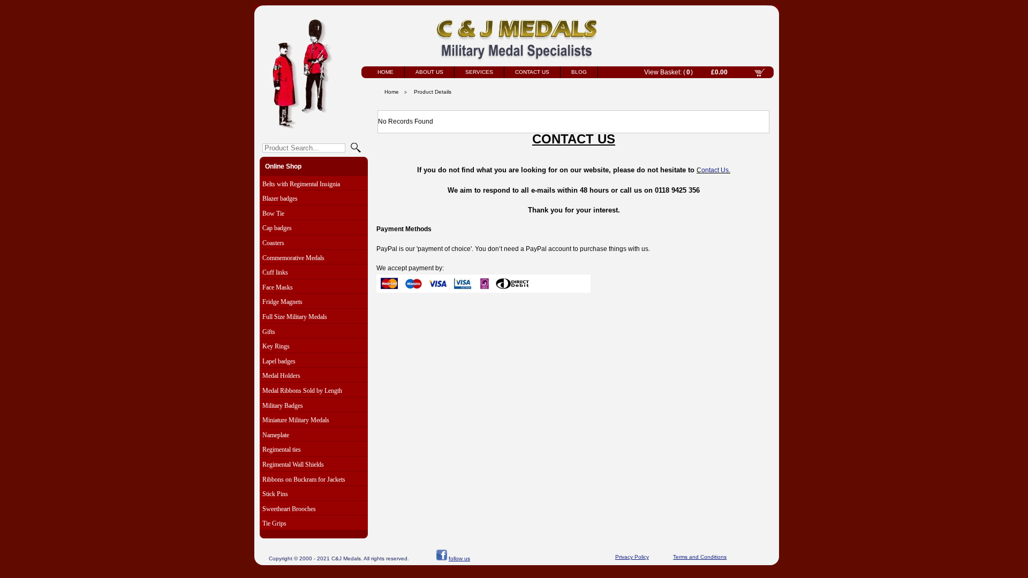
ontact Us (715, 170)
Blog (579, 72)
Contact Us (532, 72)
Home (385, 72)
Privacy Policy (632, 557)
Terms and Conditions (700, 557)
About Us (429, 72)
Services (479, 72)
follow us (459, 558)
